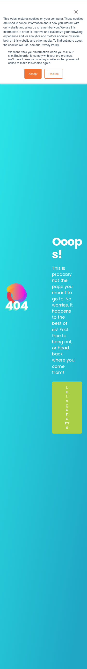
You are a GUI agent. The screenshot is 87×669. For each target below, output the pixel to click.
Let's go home (67, 407)
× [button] (76, 10)
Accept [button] (33, 74)
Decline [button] (54, 74)
